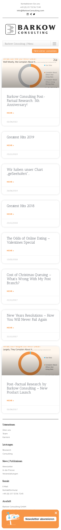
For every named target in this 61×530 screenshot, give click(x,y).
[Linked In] (28, 14)
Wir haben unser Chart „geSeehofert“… (25, 171)
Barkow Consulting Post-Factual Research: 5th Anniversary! (26, 100)
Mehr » (10, 113)
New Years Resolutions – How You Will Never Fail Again (30, 317)
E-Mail (5, 486)
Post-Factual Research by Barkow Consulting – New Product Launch (27, 388)
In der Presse (9, 470)
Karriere (6, 437)
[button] (56, 513)
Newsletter (8, 466)
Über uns (7, 430)
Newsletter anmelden (45, 50)
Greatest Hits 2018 (21, 206)
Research (7, 450)
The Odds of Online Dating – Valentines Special (28, 240)
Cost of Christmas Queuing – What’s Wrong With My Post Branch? (29, 279)
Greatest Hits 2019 (21, 137)
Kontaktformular (10, 490)
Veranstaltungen (10, 473)
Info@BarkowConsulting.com (30, 10)
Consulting (8, 453)
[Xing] (31, 14)
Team (5, 433)
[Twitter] (34, 14)
